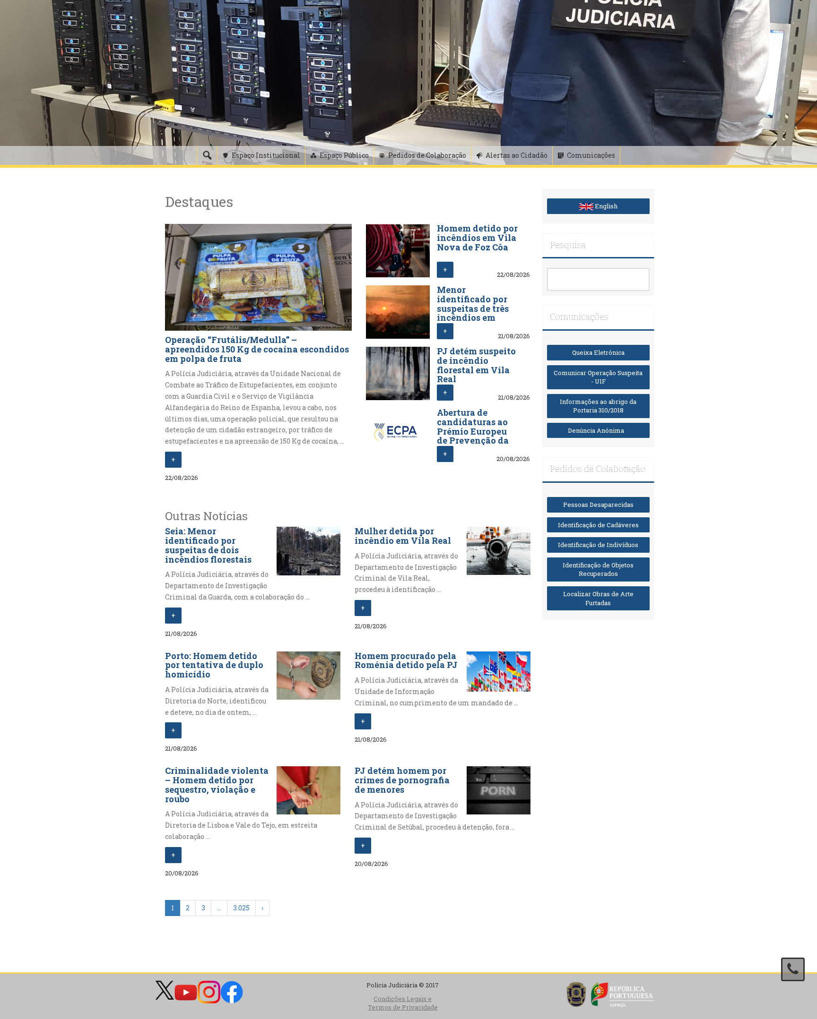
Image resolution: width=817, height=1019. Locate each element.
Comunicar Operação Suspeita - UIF (598, 377)
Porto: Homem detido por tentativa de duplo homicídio (214, 665)
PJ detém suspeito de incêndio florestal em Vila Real (476, 365)
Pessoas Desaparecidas (598, 504)
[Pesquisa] (207, 155)
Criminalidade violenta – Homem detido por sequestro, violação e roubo (217, 784)
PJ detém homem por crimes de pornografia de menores (402, 780)
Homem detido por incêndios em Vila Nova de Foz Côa (477, 238)
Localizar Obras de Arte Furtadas (598, 598)
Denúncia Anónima (598, 430)
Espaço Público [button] (344, 155)
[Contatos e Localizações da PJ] (793, 969)
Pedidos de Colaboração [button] (427, 155)
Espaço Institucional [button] (266, 155)
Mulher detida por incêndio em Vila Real (403, 535)
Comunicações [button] (591, 155)
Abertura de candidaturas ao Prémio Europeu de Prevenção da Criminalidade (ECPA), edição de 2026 (474, 440)
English (605, 206)
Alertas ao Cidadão (517, 155)
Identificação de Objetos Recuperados (598, 569)
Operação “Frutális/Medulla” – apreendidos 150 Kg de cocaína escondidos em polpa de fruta (257, 349)
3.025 (241, 907)
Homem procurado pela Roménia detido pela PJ (406, 660)
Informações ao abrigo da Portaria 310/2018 (598, 406)
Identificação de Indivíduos (598, 544)
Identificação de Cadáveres (598, 525)
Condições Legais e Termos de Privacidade (403, 1003)
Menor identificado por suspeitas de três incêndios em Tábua (473, 308)
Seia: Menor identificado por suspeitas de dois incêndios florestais (208, 545)
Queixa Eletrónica (598, 352)
